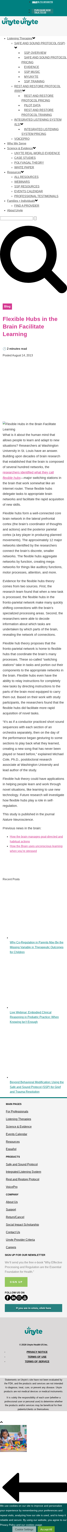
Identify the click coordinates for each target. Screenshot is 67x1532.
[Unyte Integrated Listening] (20, 24)
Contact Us (13, 1232)
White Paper (24, 167)
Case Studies (25, 157)
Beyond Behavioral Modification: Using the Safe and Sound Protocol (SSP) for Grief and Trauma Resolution (37, 1087)
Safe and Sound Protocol (22, 1164)
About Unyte (15, 210)
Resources (14, 172)
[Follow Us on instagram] (19, 1299)
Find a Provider (26, 205)
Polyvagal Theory (29, 162)
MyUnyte (31, 76)
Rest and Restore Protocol (22, 1179)
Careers (11, 1247)
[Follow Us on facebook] (8, 1299)
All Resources (26, 176)
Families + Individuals (21, 200)
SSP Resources (26, 186)
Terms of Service (37, 1361)
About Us (12, 1202)
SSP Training (34, 81)
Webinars (22, 181)
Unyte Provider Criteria (20, 1239)
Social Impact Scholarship (22, 1224)
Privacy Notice (37, 1351)
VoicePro (21, 138)
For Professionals (17, 1111)
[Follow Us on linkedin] (13, 1299)
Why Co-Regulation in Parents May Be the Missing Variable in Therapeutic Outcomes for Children (36, 947)
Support (11, 1209)
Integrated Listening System (23, 1171)
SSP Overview (35, 52)
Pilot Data (32, 105)
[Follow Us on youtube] (25, 1299)
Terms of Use (37, 1356)
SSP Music (32, 71)
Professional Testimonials (36, 196)
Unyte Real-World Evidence (37, 153)
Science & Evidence (20, 148)
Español (11, 1149)
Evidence (31, 67)
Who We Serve (16, 143)
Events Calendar (28, 191)
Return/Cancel (15, 1217)
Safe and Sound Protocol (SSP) (39, 43)
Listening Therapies (19, 38)
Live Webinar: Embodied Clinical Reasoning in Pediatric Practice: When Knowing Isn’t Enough (34, 1017)
